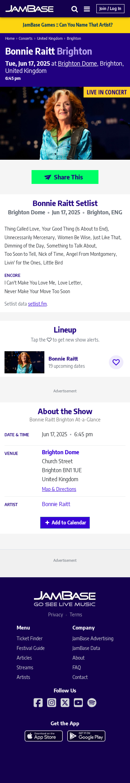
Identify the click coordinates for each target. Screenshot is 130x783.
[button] (75, 9)
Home (10, 38)
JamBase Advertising (92, 638)
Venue (11, 453)
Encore (12, 275)
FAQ (76, 667)
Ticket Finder (30, 638)
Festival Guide (31, 648)
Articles (24, 658)
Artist (11, 505)
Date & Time (17, 435)
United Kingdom (50, 38)
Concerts (26, 38)
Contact (80, 677)
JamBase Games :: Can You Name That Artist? (68, 25)
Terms (76, 614)
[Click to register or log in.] (116, 362)
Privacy (55, 614)
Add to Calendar (69, 522)
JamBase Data (86, 648)
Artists (23, 677)
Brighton (74, 38)
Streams (25, 667)
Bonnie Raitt (56, 504)
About (78, 658)
